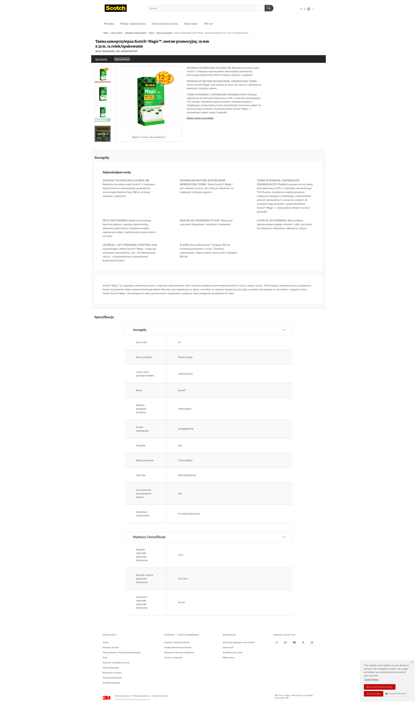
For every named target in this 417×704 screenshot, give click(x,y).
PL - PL (303, 9)
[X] (276, 642)
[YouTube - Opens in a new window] (294, 642)
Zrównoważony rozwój (165, 23)
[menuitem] (101, 59)
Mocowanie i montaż (112, 672)
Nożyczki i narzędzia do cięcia (116, 662)
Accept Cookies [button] (374, 694)
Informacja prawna (122, 696)
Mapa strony (228, 657)
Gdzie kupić (191, 23)
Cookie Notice (371, 679)
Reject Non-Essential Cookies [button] (380, 687)
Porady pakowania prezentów (177, 647)
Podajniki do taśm (111, 647)
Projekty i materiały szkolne (176, 642)
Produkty (109, 23)
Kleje (105, 657)
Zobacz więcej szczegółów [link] (200, 118)
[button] (396, 693)
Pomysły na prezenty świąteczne (179, 652)
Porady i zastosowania (132, 23)
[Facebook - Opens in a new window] (303, 642)
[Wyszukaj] (269, 8)
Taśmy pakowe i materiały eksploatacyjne (122, 652)
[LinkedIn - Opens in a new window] (285, 642)
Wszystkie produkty (111, 683)
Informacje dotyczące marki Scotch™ (239, 642)
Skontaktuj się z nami (232, 652)
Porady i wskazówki (173, 657)
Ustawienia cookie (160, 696)
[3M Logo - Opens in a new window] (115, 8)
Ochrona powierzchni (112, 677)
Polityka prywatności (141, 696)
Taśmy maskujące (111, 667)
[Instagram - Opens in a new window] (311, 642)
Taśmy (105, 642)
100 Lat (208, 23)
